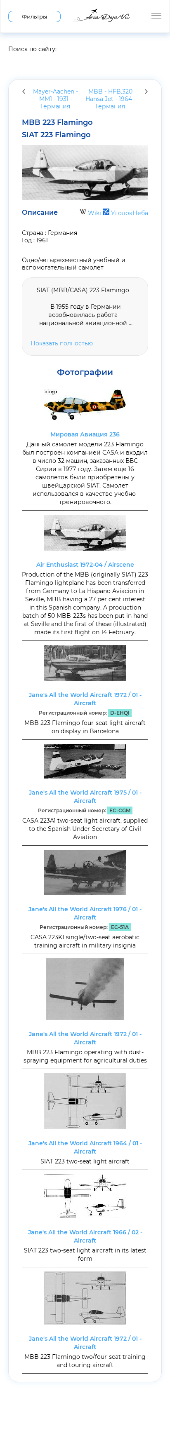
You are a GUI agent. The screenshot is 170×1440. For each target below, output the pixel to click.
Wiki (94, 213)
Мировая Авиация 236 (85, 434)
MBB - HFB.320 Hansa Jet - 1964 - (110, 99)
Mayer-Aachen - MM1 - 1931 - (55, 99)
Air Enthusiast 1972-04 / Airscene (85, 564)
